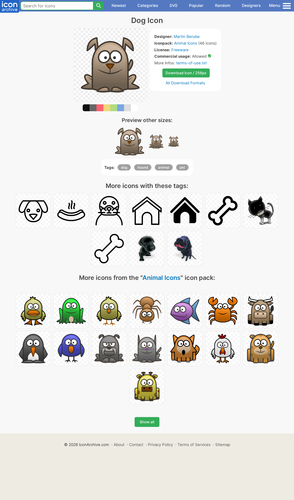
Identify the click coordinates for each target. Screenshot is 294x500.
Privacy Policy (160, 444)
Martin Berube (187, 36)
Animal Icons (185, 43)
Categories (147, 5)
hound (143, 167)
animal (163, 167)
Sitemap (222, 444)
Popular (196, 5)
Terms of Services (194, 444)
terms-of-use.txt (191, 63)
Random (222, 5)
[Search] (98, 5)
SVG (174, 5)
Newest (119, 5)
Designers (251, 5)
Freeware (180, 50)
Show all (147, 422)
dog (124, 167)
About (119, 444)
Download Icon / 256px (186, 73)
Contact (136, 444)
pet (182, 167)
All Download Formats (185, 83)
